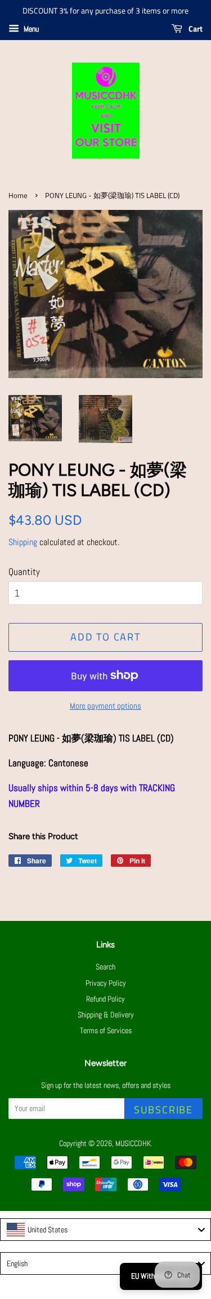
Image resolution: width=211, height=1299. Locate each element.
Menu (30, 29)
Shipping (22, 542)
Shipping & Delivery (106, 1015)
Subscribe (163, 1109)
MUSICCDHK (133, 1143)
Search (105, 967)
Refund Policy (105, 999)
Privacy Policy (106, 983)
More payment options (105, 705)
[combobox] (105, 1229)
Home (18, 195)
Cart (195, 28)
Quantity (24, 571)
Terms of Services (106, 1030)
